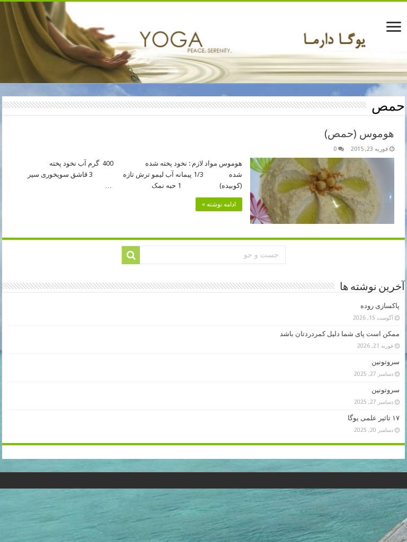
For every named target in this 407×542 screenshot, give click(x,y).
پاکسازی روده (380, 306)
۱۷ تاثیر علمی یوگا (374, 418)
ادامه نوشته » (219, 204)
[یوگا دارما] (203, 42)
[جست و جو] (131, 255)
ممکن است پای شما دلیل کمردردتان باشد (340, 334)
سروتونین (385, 362)
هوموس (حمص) (359, 133)
